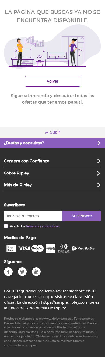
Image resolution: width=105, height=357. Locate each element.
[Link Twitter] (22, 271)
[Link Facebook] (8, 271)
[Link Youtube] (36, 271)
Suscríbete (82, 216)
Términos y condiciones (43, 226)
